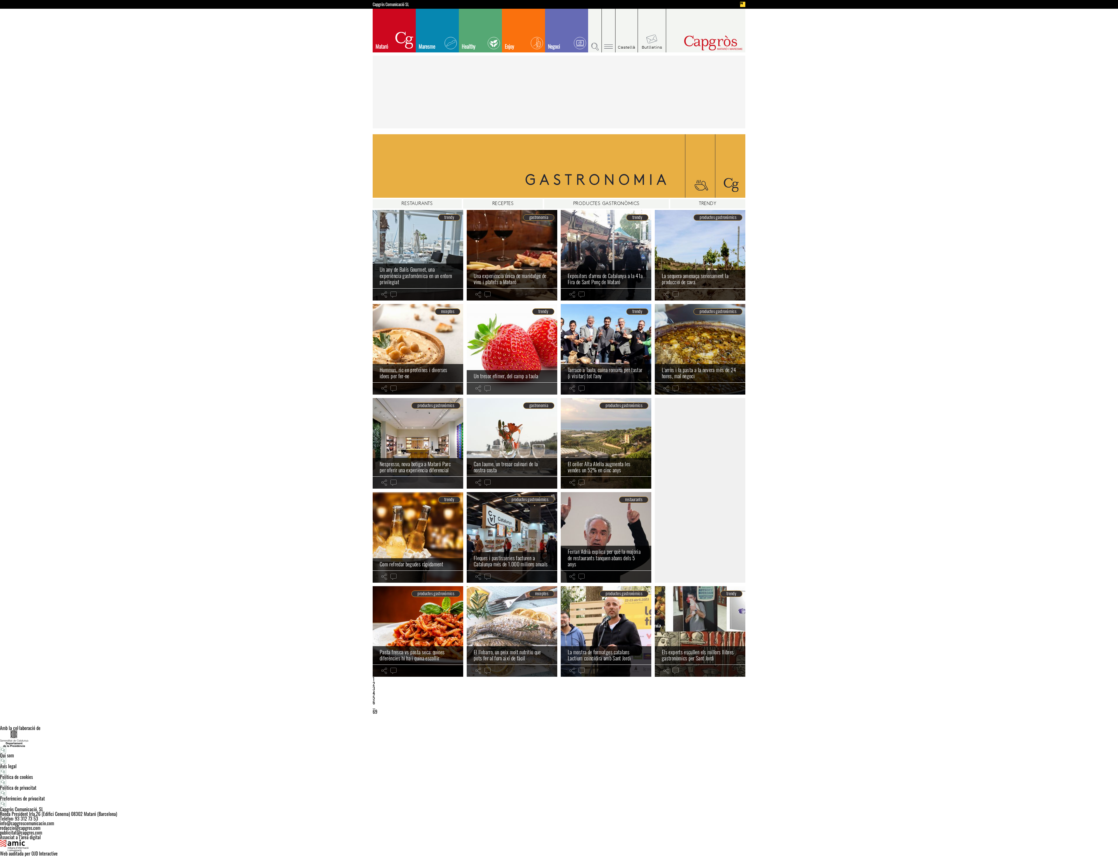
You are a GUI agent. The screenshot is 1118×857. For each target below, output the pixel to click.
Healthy (468, 46)
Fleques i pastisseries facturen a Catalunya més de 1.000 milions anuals (511, 561)
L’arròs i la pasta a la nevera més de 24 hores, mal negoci (699, 373)
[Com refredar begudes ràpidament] (418, 537)
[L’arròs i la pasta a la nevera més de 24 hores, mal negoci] (700, 349)
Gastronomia (538, 217)
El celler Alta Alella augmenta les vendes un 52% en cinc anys (599, 467)
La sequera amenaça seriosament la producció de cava (695, 279)
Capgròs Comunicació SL (391, 4)
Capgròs (701, 43)
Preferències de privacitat (22, 798)
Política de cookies (16, 776)
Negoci (554, 46)
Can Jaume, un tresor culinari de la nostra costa (506, 467)
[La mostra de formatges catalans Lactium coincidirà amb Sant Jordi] (606, 631)
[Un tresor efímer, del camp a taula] (512, 349)
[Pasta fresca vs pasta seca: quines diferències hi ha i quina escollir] (418, 631)
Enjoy (509, 46)
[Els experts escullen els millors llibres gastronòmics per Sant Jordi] (700, 631)
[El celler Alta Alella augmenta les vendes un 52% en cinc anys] (606, 443)
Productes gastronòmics (606, 204)
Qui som (7, 755)
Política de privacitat (18, 787)
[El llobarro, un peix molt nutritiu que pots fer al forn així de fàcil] (512, 631)
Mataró (382, 46)
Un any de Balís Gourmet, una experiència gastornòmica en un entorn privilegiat (416, 276)
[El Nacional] (742, 4)
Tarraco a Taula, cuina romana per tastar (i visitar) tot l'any (605, 373)
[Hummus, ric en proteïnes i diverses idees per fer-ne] (418, 349)
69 (375, 711)
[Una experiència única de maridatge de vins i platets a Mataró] (512, 255)
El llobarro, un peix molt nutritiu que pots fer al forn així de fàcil (507, 655)
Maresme (427, 46)
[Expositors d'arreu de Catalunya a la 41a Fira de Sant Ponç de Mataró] (606, 255)
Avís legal (8, 766)
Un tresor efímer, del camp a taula (506, 376)
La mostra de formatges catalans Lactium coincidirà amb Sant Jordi (599, 655)
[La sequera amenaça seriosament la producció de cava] (700, 255)
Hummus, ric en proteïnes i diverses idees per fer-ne (413, 373)
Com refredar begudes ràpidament (411, 564)
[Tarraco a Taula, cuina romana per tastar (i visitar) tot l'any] (606, 349)
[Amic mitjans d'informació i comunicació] (559, 845)
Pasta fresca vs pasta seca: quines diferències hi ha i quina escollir (412, 655)
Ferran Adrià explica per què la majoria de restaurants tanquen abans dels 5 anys (604, 558)
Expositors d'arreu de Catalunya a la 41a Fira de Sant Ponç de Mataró (605, 279)
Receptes (503, 204)
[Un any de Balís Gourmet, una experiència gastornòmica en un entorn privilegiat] (418, 255)
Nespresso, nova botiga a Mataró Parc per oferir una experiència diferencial (415, 467)
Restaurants (417, 204)
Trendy (708, 204)
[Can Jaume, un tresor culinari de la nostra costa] (512, 443)
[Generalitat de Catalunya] (559, 738)
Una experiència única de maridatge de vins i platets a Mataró (510, 279)
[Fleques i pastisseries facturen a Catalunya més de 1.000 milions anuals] (512, 537)
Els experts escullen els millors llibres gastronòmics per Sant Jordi (698, 655)
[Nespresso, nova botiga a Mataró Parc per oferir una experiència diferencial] (418, 443)
